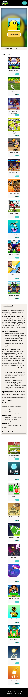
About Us (6, 692)
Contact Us (20, 692)
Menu (24, 3)
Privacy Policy (9, 693)
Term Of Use (17, 693)
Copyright (13, 692)
